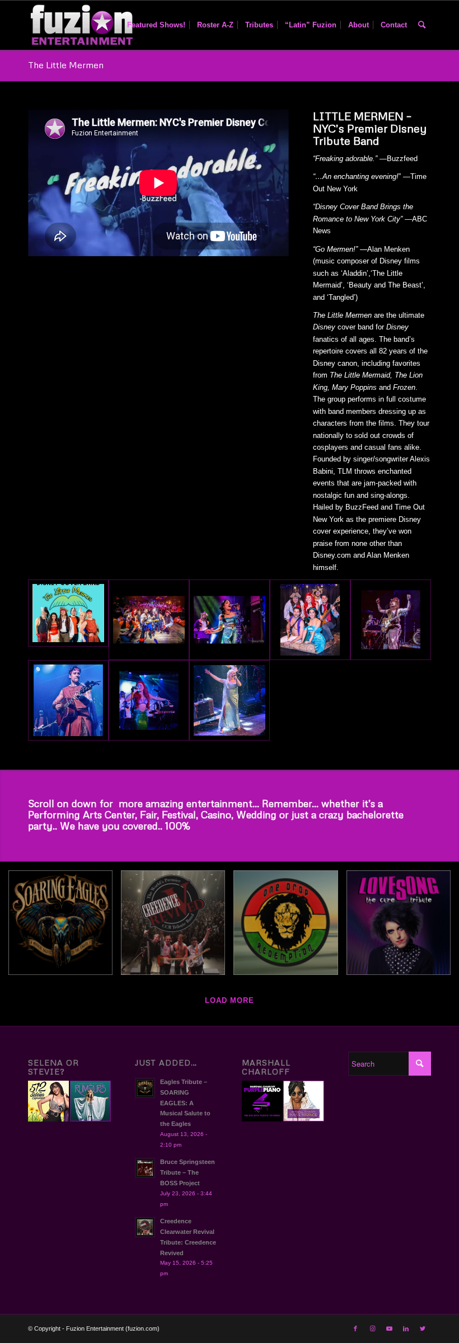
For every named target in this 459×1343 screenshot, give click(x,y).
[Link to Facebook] (355, 1328)
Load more (229, 1000)
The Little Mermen (66, 64)
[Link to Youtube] (389, 1328)
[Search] (422, 25)
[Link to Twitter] (422, 1328)
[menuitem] (156, 25)
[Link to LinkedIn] (405, 1328)
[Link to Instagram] (372, 1328)
